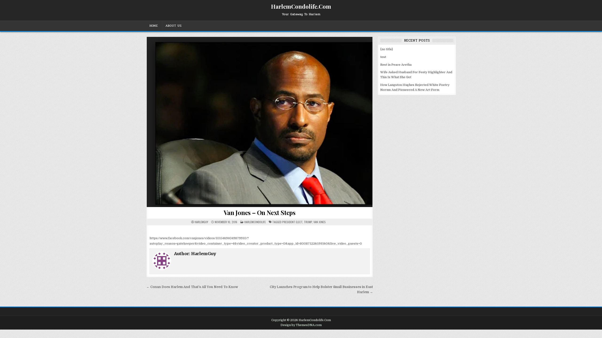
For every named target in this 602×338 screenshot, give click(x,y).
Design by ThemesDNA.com (301, 325)
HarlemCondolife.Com (301, 6)
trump (308, 222)
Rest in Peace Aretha (396, 64)
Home (153, 25)
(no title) (386, 49)
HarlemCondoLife (255, 222)
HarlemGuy (201, 222)
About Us (173, 25)
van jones (319, 222)
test (383, 57)
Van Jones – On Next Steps (260, 212)
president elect (292, 222)
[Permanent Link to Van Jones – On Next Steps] (259, 122)
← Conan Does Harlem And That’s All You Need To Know (192, 287)
